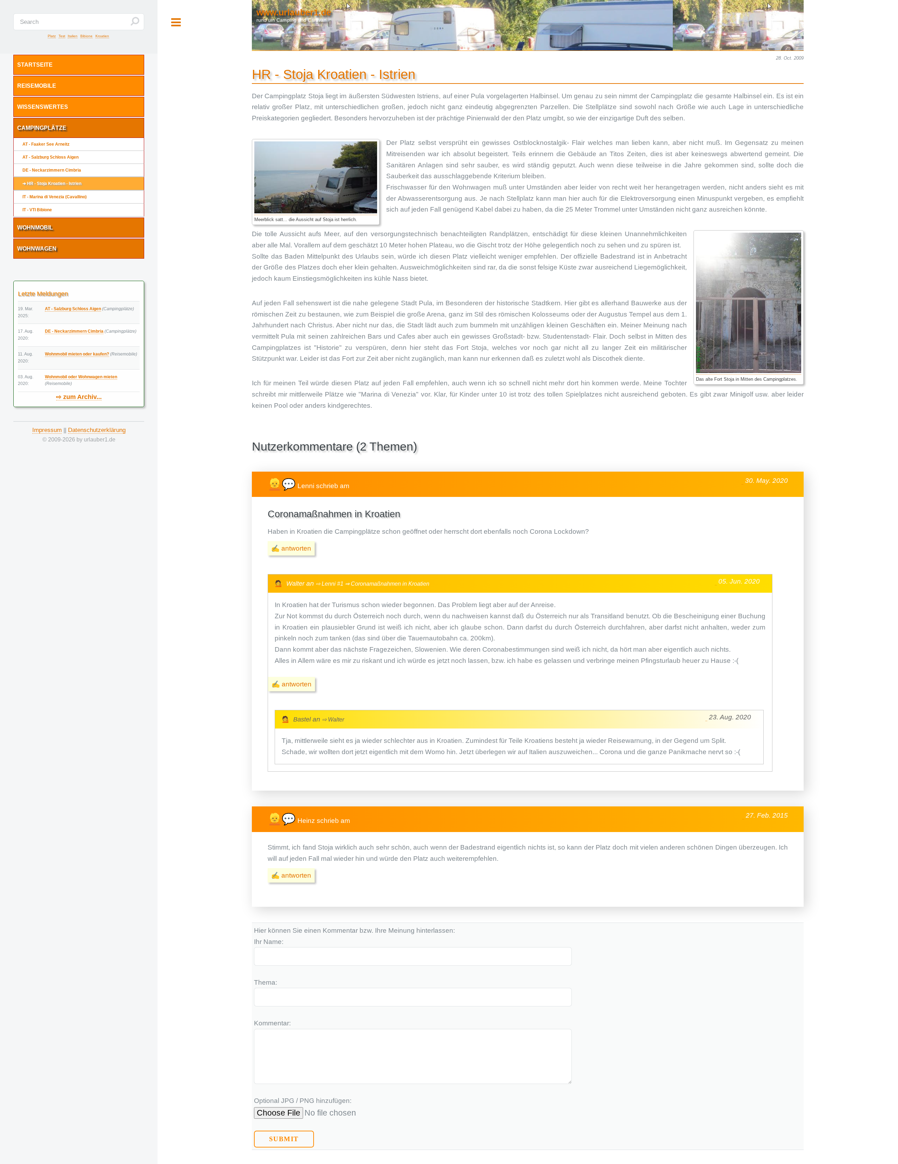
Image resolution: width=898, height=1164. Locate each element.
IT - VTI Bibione (37, 209)
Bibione (86, 36)
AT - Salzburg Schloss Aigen (50, 157)
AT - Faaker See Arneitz (45, 144)
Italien (73, 36)
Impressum (47, 429)
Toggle (176, 23)
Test (62, 36)
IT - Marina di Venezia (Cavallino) (54, 196)
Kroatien (102, 36)
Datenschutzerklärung (97, 429)
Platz (52, 36)
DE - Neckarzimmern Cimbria (51, 170)
